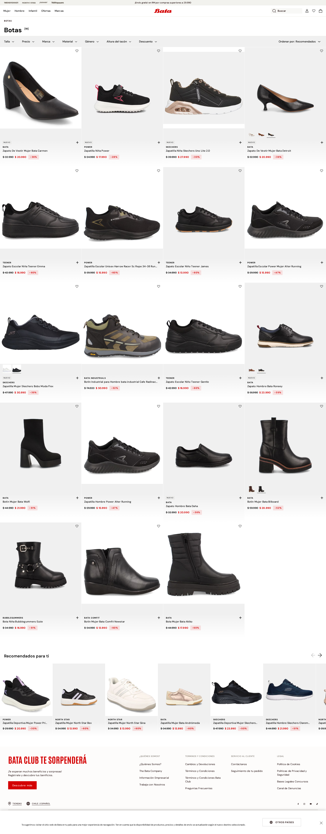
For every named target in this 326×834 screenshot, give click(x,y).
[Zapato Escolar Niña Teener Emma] (40, 207)
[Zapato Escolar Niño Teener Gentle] (203, 323)
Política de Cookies (288, 764)
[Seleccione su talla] (77, 142)
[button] (7, 11)
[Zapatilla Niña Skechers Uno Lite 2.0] (203, 88)
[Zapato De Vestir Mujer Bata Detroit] (285, 88)
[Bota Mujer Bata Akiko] (203, 563)
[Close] (321, 823)
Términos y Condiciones (200, 771)
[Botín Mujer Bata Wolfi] (40, 443)
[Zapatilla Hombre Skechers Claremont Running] (289, 690)
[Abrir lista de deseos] (314, 11)
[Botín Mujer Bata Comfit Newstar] (122, 563)
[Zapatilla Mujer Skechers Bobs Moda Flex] (40, 323)
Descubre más (22, 785)
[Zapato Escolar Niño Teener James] (203, 207)
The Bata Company (150, 771)
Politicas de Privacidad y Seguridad (292, 772)
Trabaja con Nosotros (152, 784)
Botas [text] (8, 21)
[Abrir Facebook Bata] (298, 804)
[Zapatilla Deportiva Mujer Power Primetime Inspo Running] (26, 690)
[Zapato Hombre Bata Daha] (203, 443)
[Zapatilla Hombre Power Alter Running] (122, 443)
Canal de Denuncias (289, 788)
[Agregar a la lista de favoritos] (77, 51)
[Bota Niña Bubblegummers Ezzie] (40, 563)
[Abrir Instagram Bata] (304, 804)
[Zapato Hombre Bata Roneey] (285, 323)
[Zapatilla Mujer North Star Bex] (79, 690)
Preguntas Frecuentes (198, 788)
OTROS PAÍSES (284, 822)
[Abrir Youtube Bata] (311, 804)
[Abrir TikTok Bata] (317, 804)
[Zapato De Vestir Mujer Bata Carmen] (40, 88)
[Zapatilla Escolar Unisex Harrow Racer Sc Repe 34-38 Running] (122, 207)
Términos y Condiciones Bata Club (203, 779)
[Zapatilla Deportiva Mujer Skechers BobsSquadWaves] (237, 690)
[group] (163, 30)
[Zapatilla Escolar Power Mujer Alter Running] (285, 207)
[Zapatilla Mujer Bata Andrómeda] (184, 690)
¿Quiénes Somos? (150, 764)
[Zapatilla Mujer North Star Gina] (131, 690)
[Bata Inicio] (163, 11)
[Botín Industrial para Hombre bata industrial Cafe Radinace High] (122, 323)
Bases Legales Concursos (292, 781)
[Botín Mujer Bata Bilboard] (285, 443)
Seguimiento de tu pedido (246, 771)
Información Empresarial (154, 777)
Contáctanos (239, 764)
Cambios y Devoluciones (200, 764)
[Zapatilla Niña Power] (122, 88)
